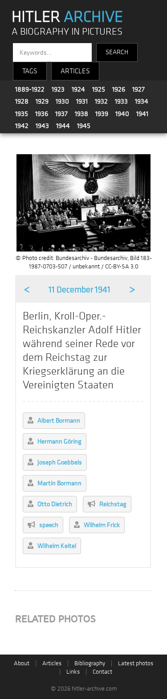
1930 (62, 101)
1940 (122, 113)
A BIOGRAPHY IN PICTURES (67, 32)
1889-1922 (30, 89)
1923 (58, 89)
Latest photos (135, 663)
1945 (83, 125)
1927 (138, 89)
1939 (101, 113)
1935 (21, 113)
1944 (63, 125)
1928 (22, 101)
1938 (81, 113)
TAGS (29, 71)
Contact (102, 671)
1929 (42, 101)
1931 (82, 101)
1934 (141, 101)
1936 (41, 113)
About (21, 663)
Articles (51, 663)
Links (73, 671)
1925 (98, 89)
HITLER (67, 17)
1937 (61, 113)
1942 (22, 125)
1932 (101, 101)
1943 (42, 125)
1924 (78, 89)
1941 (142, 113)
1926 (118, 89)
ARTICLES (75, 71)
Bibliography (89, 663)
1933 (121, 101)
